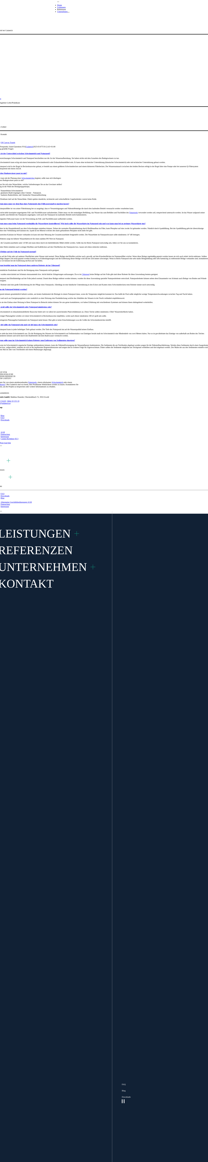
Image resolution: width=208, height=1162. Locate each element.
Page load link (5, 443)
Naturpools (133, 213)
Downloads (126, 1097)
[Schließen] (1, 445)
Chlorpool (85, 274)
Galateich (29, 147)
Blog (124, 1091)
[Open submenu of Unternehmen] (68, 12)
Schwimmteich (58, 382)
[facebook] (122, 1101)
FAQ (124, 1084)
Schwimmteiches (28, 178)
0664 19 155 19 (13, 401)
